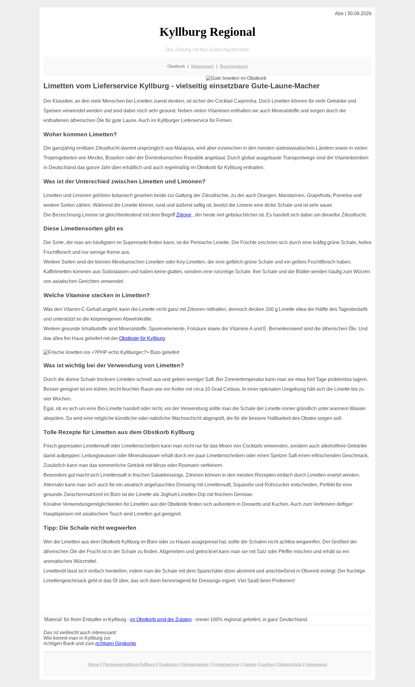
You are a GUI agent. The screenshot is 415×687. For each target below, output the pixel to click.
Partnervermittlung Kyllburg (129, 664)
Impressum (316, 664)
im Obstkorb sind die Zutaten (161, 619)
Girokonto (168, 664)
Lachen (267, 664)
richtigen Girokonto (115, 643)
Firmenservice (225, 664)
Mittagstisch (202, 66)
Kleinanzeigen (194, 664)
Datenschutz (290, 664)
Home (93, 664)
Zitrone (183, 214)
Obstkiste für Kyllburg (142, 338)
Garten (249, 664)
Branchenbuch (234, 66)
